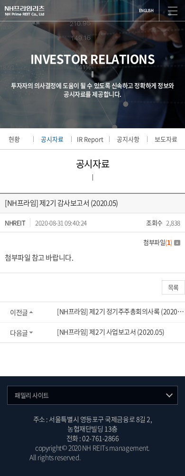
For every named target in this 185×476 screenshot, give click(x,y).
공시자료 (52, 138)
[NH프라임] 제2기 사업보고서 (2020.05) (111, 331)
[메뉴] (172, 11)
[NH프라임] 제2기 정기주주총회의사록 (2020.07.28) (121, 311)
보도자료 (166, 138)
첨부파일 (157, 242)
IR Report (90, 138)
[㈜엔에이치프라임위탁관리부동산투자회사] (25, 11)
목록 (173, 287)
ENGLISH (146, 10)
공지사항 (128, 138)
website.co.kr (136, 457)
